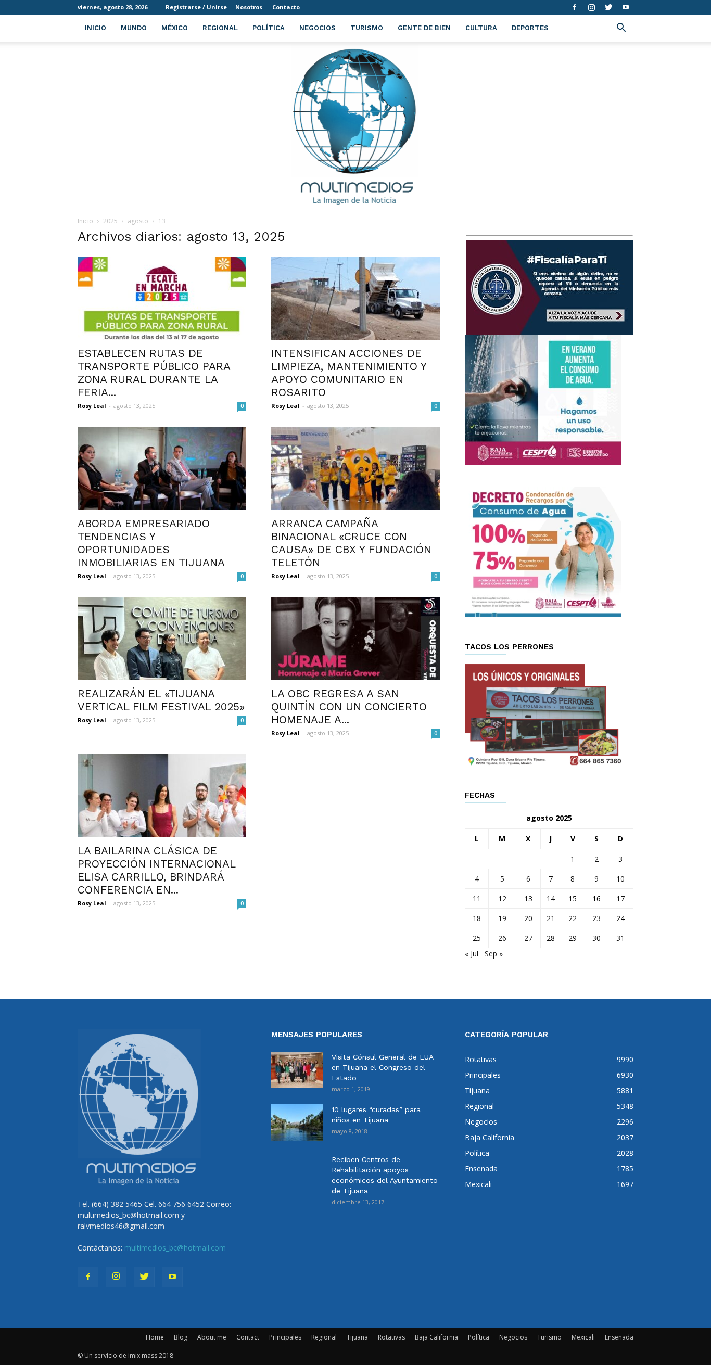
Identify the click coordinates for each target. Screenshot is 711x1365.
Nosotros (248, 7)
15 (572, 898)
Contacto (286, 7)
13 (528, 898)
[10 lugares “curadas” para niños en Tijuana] (297, 1122)
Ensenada (619, 1337)
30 (596, 938)
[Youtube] (625, 7)
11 (477, 898)
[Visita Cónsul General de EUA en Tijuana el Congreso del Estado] (297, 1070)
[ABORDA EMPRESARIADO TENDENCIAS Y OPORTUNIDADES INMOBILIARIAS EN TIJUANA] (162, 468)
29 (572, 938)
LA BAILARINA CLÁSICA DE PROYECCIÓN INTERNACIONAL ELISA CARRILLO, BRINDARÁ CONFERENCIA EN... (156, 870)
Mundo (134, 28)
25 (477, 938)
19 (502, 918)
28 (551, 938)
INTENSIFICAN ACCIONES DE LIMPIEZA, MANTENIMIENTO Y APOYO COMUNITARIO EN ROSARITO (348, 373)
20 (528, 918)
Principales (285, 1337)
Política (268, 28)
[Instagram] (591, 7)
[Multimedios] (355, 123)
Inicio (95, 28)
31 (620, 938)
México (174, 28)
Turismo (366, 28)
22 (572, 918)
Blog (180, 1337)
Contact (247, 1337)
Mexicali (583, 1337)
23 (596, 918)
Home (155, 1337)
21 (551, 918)
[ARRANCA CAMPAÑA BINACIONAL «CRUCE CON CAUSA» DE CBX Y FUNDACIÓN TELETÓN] (355, 468)
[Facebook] (574, 7)
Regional (220, 28)
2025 (110, 220)
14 (551, 898)
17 (620, 898)
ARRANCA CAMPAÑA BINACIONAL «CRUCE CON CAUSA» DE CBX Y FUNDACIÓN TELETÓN (351, 543)
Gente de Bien (424, 28)
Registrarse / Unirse (196, 7)
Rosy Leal (92, 406)
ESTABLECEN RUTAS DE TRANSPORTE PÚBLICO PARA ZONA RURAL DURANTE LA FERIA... (154, 373)
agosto (138, 220)
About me (211, 1337)
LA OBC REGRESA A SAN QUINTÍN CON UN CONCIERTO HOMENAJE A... (349, 706)
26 (502, 938)
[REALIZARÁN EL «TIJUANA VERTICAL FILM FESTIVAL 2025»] (162, 638)
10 (620, 879)
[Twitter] (608, 7)
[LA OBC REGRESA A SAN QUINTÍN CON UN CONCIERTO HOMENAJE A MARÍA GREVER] (355, 638)
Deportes (530, 28)
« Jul (471, 954)
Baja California (436, 1337)
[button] (620, 29)
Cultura (481, 28)
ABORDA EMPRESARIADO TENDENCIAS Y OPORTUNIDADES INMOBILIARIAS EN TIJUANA (151, 543)
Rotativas (391, 1337)
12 (502, 898)
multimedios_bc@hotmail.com (175, 1248)
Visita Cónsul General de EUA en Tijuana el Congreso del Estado (382, 1067)
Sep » (494, 954)
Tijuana (357, 1337)
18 (477, 918)
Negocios (317, 28)
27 (528, 938)
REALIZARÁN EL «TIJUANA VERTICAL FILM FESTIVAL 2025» (161, 700)
